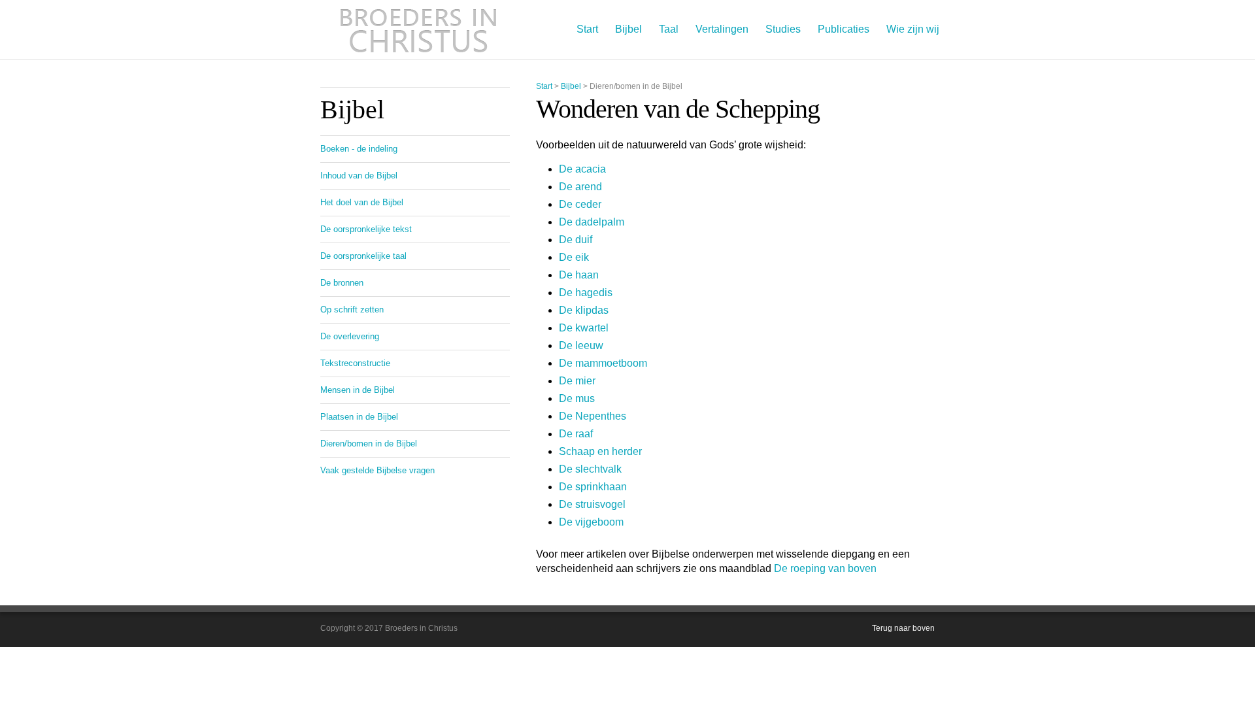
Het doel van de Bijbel (361, 202)
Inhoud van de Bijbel (358, 175)
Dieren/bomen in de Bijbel (368, 443)
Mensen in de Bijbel (357, 390)
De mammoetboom (603, 363)
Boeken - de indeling (358, 149)
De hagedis (585, 292)
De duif (575, 239)
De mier (577, 380)
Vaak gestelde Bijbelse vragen (377, 470)
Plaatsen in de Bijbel (359, 417)
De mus (577, 398)
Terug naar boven (903, 628)
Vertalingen (721, 29)
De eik (574, 257)
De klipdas (584, 310)
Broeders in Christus (418, 29)
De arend (580, 186)
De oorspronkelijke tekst (366, 229)
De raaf (576, 433)
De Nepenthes (592, 416)
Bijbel (628, 29)
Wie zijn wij (912, 29)
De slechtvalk (590, 469)
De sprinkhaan (593, 486)
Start (587, 29)
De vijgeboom (591, 522)
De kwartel (584, 327)
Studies (783, 29)
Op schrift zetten (352, 309)
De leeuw (581, 345)
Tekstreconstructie (355, 363)
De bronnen (341, 283)
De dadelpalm (591, 221)
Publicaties (843, 29)
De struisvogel (592, 504)
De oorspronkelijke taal (363, 256)
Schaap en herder (600, 451)
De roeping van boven (825, 568)
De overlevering (349, 336)
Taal (668, 29)
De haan (579, 274)
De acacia (582, 169)
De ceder (580, 204)
